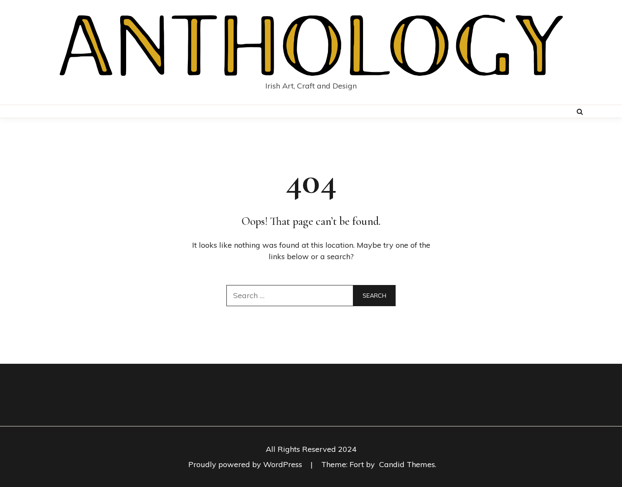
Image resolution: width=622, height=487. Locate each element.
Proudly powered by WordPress (246, 464)
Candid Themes (407, 464)
